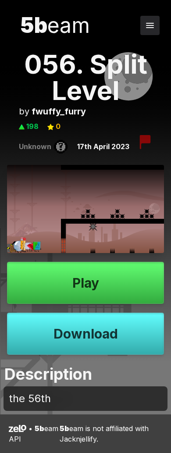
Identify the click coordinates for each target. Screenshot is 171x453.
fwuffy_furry (59, 111)
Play (85, 283)
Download (85, 334)
